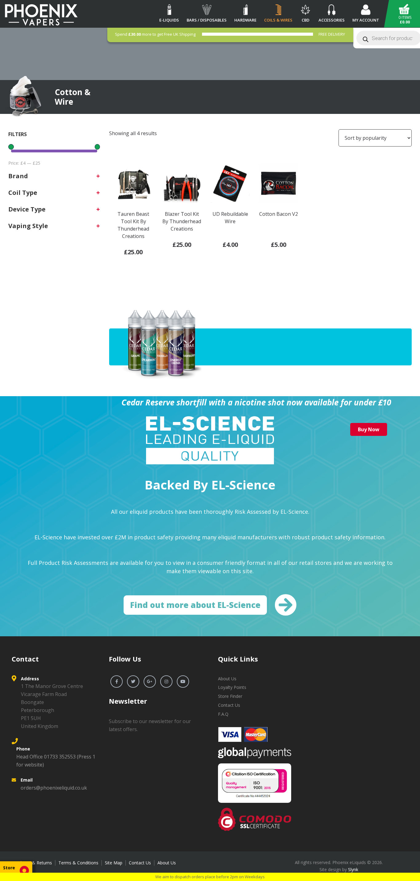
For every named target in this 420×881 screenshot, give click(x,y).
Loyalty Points (232, 687)
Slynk (353, 869)
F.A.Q (223, 714)
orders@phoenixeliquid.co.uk (54, 787)
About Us (227, 679)
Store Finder (230, 696)
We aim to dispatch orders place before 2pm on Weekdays (210, 876)
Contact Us (229, 705)
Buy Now (368, 429)
